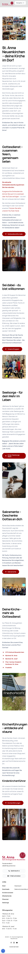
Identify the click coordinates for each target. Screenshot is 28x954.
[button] (3, 950)
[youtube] (17, 942)
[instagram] (14, 942)
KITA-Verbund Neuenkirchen (14, 652)
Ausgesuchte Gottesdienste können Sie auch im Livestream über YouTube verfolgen (13, 194)
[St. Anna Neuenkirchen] (8, 2)
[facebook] (11, 942)
